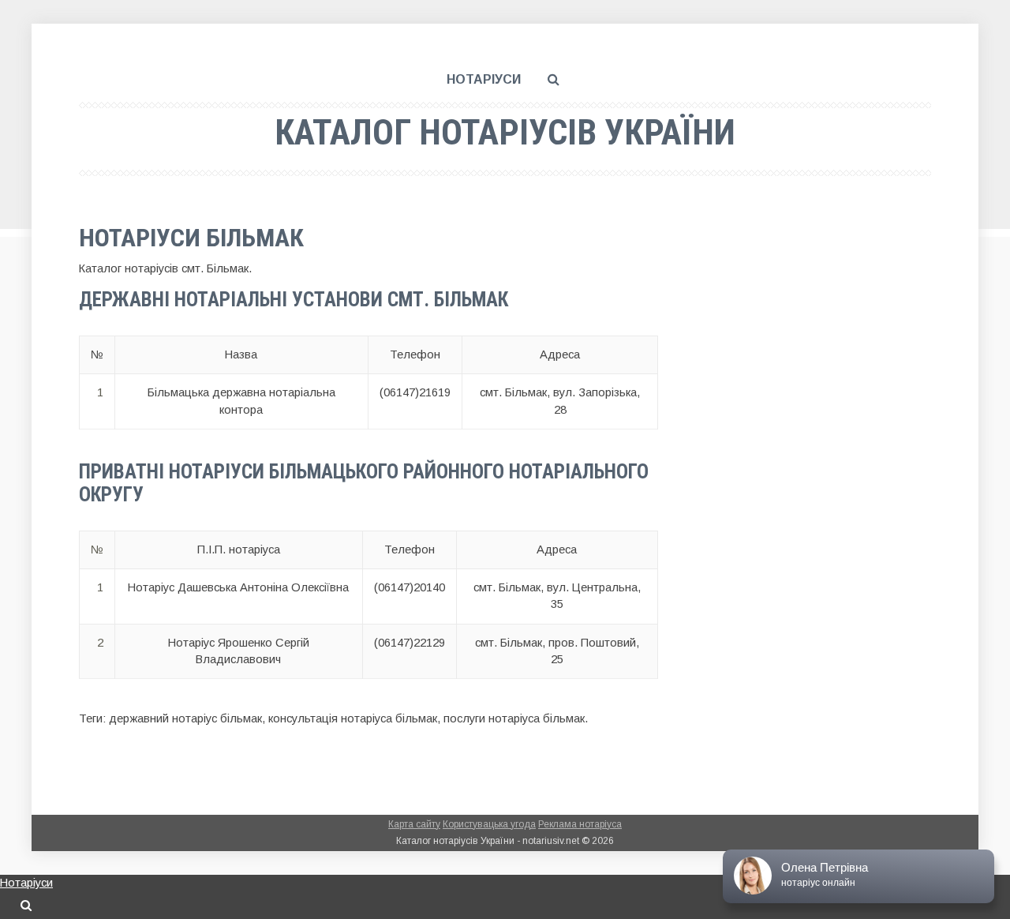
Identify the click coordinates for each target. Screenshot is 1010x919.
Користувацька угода (489, 824)
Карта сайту (414, 824)
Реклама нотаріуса (580, 824)
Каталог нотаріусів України (505, 132)
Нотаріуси (484, 79)
